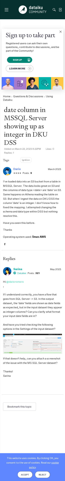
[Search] (54, 9)
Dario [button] (17, 169)
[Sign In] (60, 9)
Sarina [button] (17, 269)
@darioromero (15, 281)
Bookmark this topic (19, 406)
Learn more (17, 68)
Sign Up (17, 60)
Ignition (26, 159)
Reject (42, 474)
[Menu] (6, 9)
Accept (25, 474)
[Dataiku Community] (32, 9)
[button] (60, 32)
